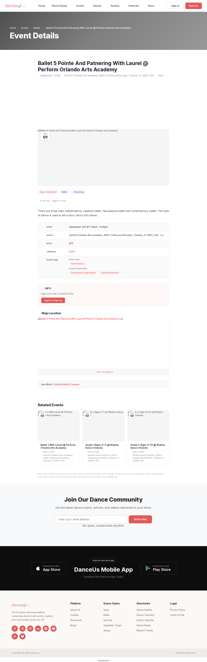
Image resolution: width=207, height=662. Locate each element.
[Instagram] (30, 629)
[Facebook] (15, 629)
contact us (112, 477)
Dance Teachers (145, 615)
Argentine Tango (112, 625)
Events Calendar (145, 620)
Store (151, 5)
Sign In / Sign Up (53, 300)
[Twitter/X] (22, 629)
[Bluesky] (22, 636)
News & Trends (145, 630)
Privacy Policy (177, 609)
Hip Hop (108, 620)
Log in (55, 200)
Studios (115, 5)
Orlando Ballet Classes (66, 384)
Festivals (133, 5)
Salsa (106, 609)
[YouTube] (53, 629)
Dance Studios (144, 609)
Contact (74, 615)
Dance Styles (60, 5)
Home (41, 5)
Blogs (73, 625)
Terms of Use (177, 615)
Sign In (175, 5)
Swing (107, 630)
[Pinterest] (46, 629)
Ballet (36, 27)
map (162, 235)
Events (80, 5)
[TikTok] (15, 636)
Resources (76, 620)
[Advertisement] (103, 103)
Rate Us (193, 5)
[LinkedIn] (38, 629)
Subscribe (140, 519)
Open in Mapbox (104, 372)
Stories (97, 5)
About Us (75, 609)
